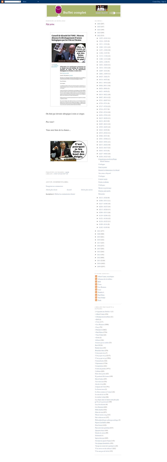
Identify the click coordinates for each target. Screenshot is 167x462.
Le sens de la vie (100, 394)
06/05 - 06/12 (103, 124)
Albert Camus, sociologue (106, 276)
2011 (99, 260)
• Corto (97, 322)
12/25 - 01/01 (103, 38)
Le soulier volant (100, 397)
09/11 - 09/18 (103, 83)
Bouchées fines (99, 350)
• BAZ (97, 319)
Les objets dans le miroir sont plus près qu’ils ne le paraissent (107, 401)
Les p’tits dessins (100, 404)
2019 (99, 237)
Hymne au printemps (104, 188)
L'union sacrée (102, 179)
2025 (99, 27)
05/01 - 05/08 (103, 139)
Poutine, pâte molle (104, 191)
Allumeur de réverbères (105, 279)
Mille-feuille (99, 410)
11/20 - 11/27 (103, 53)
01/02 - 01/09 (103, 227)
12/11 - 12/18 (103, 44)
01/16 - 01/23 (103, 221)
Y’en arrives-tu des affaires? (103, 448)
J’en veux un (99, 381)
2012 (99, 258)
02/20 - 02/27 (103, 206)
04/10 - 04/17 (103, 148)
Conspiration (99, 366)
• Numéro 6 (98, 330)
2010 (99, 263)
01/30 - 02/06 (103, 215)
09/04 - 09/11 (103, 85)
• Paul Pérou (99, 332)
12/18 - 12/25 (103, 41)
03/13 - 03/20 (103, 198)
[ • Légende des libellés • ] (103, 311)
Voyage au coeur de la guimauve (105, 446)
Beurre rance (99, 348)
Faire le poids (102, 167)
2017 (99, 243)
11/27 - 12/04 (103, 50)
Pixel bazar (98, 425)
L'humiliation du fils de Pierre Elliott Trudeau (107, 160)
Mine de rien (99, 412)
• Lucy (97, 327)
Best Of (97, 345)
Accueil (69, 190)
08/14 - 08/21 (103, 94)
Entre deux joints (100, 374)
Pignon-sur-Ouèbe (100, 422)
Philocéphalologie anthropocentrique (106, 420)
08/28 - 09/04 (103, 88)
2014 (99, 252)
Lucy (99, 290)
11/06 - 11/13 (103, 59)
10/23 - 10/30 (103, 65)
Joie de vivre (99, 384)
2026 (99, 24)
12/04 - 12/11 (103, 47)
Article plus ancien (87, 190)
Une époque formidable (102, 443)
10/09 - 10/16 (103, 71)
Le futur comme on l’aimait (103, 392)
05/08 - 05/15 (103, 136)
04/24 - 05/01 (103, 142)
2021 (99, 231)
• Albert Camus (100, 314)
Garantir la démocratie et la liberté (108, 170)
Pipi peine (50, 24)
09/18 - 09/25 (103, 80)
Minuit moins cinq (101, 415)
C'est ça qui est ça (61, 173)
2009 (99, 266)
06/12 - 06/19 (103, 121)
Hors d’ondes (99, 379)
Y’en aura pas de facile (102, 451)
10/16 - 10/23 (103, 68)
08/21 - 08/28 (103, 91)
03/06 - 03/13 (103, 201)
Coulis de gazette (100, 369)
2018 (99, 240)
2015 (99, 249)
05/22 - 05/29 (103, 130)
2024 (99, 30)
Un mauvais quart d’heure (103, 441)
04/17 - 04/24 (103, 145)
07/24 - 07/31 (103, 103)
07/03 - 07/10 (103, 112)
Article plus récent (51, 190)
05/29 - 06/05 (103, 127)
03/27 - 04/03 (103, 154)
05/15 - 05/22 (103, 133)
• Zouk (97, 337)
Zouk (99, 300)
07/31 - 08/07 (103, 100)
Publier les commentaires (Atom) (65, 194)
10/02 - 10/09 (103, 74)
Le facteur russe (100, 389)
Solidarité (98, 435)
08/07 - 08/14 (103, 97)
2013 (99, 255)
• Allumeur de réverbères (102, 317)
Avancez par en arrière (102, 343)
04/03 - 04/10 (103, 151)
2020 (99, 234)
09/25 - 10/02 (103, 77)
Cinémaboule (99, 361)
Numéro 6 (101, 292)
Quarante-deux (99, 430)
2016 (99, 246)
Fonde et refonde (103, 182)
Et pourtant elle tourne (102, 376)
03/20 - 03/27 (103, 157)
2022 (99, 35)
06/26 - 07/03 (103, 115)
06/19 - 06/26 (103, 118)
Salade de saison (100, 433)
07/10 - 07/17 (103, 109)
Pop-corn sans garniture (102, 428)
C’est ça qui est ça (100, 358)
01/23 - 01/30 (103, 218)
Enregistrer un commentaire (54, 186)
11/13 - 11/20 (103, 56)
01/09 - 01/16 (103, 224)
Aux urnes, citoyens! (104, 173)
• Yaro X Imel (99, 335)
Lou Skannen (102, 287)
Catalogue (101, 164)
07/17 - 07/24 (103, 106)
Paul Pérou (101, 295)
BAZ (99, 282)
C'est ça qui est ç (100, 353)
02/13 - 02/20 (103, 209)
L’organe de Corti (100, 387)
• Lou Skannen (99, 324)
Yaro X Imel (101, 298)
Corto (99, 284)
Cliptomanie (99, 363)
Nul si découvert (100, 417)
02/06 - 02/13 (103, 212)
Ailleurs (97, 340)
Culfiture (98, 371)
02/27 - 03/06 (103, 204)
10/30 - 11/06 (103, 62)
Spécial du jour (100, 438)
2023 (99, 33)
